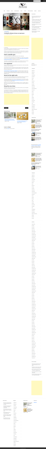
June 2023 (33, 277)
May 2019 (33, 338)
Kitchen (33, 197)
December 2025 (34, 234)
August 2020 (33, 319)
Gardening (33, 85)
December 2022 (34, 286)
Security (33, 112)
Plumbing (33, 206)
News (32, 200)
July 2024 (33, 259)
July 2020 (33, 320)
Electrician (33, 185)
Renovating (33, 212)
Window (33, 113)
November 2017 (34, 356)
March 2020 (33, 325)
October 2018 (33, 344)
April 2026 (33, 228)
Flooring (33, 82)
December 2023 (34, 268)
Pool (32, 103)
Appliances (33, 70)
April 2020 (33, 323)
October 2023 (33, 271)
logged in (8, 128)
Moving (33, 94)
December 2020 (34, 314)
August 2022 (33, 292)
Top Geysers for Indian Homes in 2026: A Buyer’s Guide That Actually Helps (38, 126)
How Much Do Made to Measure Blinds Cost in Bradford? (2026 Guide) (38, 138)
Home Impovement (6, 31)
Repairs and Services (34, 109)
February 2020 (33, 326)
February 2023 (33, 283)
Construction (33, 179)
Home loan (33, 194)
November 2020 (34, 316)
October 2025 (33, 237)
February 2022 (33, 301)
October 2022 (33, 289)
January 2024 (33, 267)
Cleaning (33, 73)
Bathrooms (33, 72)
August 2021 (33, 310)
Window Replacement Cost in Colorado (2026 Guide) (38, 134)
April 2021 (33, 311)
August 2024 (33, 258)
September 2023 (34, 273)
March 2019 (33, 341)
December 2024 (34, 252)
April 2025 (33, 246)
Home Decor (33, 191)
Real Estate (33, 106)
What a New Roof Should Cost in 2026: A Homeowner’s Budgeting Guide (7, 410)
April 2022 (33, 298)
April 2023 (33, 280)
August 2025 (33, 240)
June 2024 (33, 261)
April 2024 (33, 264)
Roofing (33, 110)
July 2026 (33, 225)
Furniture (33, 188)
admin (11, 34)
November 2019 (34, 329)
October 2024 (33, 255)
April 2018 (33, 350)
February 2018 (33, 353)
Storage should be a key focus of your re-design (10, 70)
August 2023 (33, 274)
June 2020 (33, 322)
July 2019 (33, 335)
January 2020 (33, 328)
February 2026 (33, 231)
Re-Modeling (33, 209)
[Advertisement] (16, 41)
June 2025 (33, 243)
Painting (33, 203)
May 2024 (33, 262)
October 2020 (33, 317)
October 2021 (33, 307)
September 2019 (34, 332)
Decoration (33, 76)
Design (33, 182)
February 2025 (33, 249)
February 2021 (33, 313)
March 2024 (33, 265)
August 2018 (33, 347)
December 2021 (34, 304)
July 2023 (33, 276)
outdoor (33, 97)
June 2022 (33, 295)
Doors (32, 79)
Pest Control (33, 100)
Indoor (33, 91)
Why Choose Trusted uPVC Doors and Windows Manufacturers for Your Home (36, 17)
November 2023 (34, 270)
